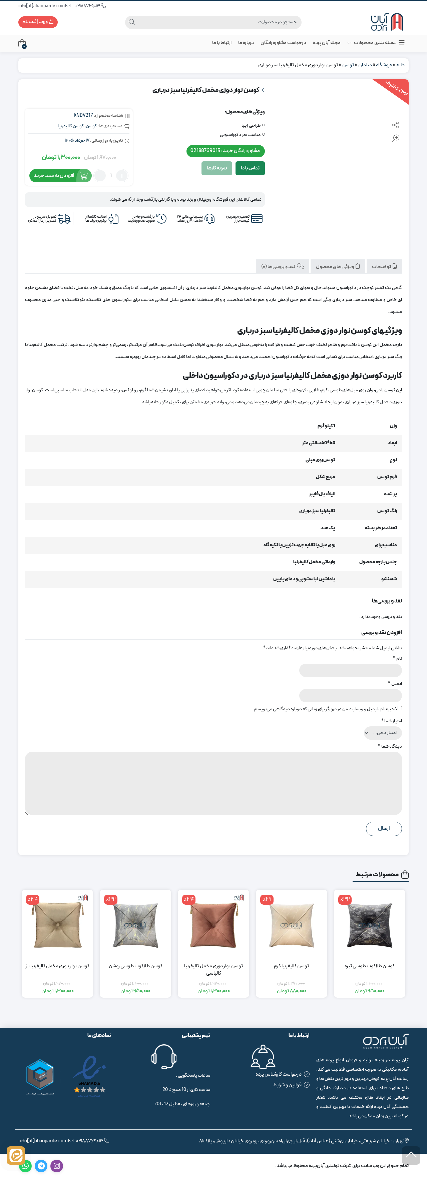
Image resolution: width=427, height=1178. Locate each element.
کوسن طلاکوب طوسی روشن (135, 966)
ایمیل (395, 683)
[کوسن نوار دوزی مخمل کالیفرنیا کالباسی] (213, 925)
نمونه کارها (217, 168)
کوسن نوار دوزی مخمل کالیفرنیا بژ (57, 966)
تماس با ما (250, 168)
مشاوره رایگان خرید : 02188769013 (225, 151)
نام (397, 658)
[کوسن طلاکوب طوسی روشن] (135, 925)
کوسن (348, 65)
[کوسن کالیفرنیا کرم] (291, 925)
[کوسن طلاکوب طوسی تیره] (369, 925)
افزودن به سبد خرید (53, 176)
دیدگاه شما (390, 746)
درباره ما (246, 43)
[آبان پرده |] (382, 22)
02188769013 (88, 6)
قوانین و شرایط (287, 1085)
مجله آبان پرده (327, 43)
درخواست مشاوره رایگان (283, 43)
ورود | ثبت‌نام (35, 22)
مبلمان (365, 65)
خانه (400, 65)
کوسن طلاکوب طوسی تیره (370, 966)
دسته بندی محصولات (374, 43)
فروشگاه (384, 65)
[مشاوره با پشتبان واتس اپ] (16, 1155)
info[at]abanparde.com (41, 6)
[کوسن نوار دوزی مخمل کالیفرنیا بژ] (57, 925)
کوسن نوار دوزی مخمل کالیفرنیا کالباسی (213, 970)
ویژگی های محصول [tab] (335, 267)
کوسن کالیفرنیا (71, 126)
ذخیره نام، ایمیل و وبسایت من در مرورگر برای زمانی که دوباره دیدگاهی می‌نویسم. (325, 709)
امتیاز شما (391, 721)
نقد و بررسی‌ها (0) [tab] (278, 267)
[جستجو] (131, 22)
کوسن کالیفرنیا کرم (291, 966)
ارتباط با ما (222, 43)
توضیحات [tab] (382, 267)
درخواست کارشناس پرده (279, 1074)
